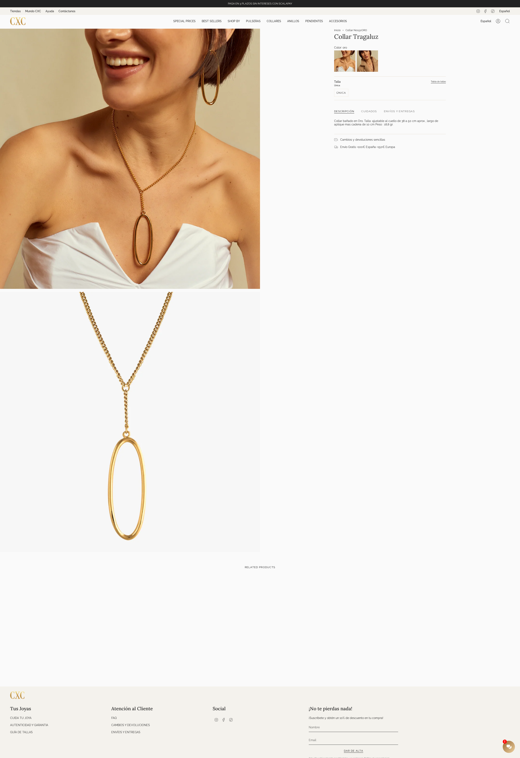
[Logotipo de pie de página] (17, 695)
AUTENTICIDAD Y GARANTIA (29, 725)
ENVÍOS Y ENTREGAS (125, 732)
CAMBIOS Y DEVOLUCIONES (130, 725)
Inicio (337, 30)
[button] (184, 21)
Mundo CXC (33, 11)
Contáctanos (66, 11)
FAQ (114, 718)
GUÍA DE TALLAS (21, 732)
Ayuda (50, 11)
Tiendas (15, 11)
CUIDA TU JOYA (20, 718)
